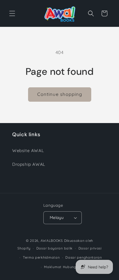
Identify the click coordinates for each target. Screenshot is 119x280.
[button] (12, 13)
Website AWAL (28, 150)
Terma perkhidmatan (41, 257)
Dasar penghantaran (83, 257)
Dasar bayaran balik (54, 248)
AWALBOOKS (52, 240)
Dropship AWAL (28, 164)
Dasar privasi (90, 248)
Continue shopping (59, 94)
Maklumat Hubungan (62, 267)
